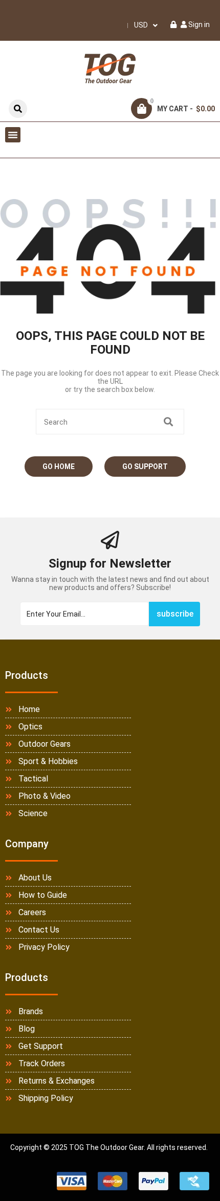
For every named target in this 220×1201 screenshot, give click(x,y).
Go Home (58, 466)
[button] (12, 134)
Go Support (145, 466)
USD (141, 25)
